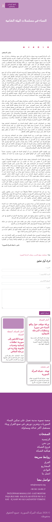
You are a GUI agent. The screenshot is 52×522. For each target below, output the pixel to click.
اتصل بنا (46, 473)
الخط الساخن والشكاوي (12, 5)
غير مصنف (44, 367)
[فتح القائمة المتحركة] (3, 5)
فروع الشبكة (43, 447)
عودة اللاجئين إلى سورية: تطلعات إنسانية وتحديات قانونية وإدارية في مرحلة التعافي (16, 345)
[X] (43, 47)
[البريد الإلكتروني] (24, 47)
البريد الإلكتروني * (45, 274)
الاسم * (48, 267)
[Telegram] (29, 47)
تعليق (48, 287)
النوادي (46, 469)
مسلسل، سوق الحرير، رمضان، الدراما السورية (33, 255)
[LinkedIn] (38, 47)
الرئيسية (46, 439)
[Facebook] (48, 47)
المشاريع (45, 466)
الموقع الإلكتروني (45, 281)
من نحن (46, 443)
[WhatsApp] (33, 47)
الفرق (47, 462)
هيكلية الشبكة (43, 450)
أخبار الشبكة (44, 320)
